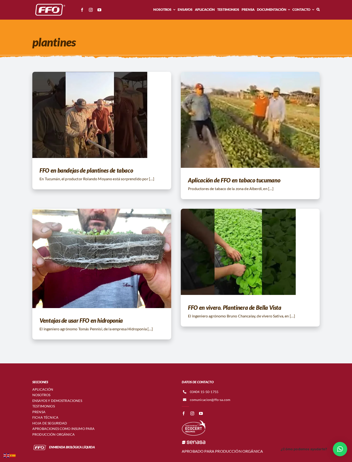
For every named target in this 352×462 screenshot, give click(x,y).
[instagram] (91, 10)
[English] (7, 455)
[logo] (49, 4)
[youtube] (99, 10)
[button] (318, 9)
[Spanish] (13, 455)
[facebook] (82, 10)
